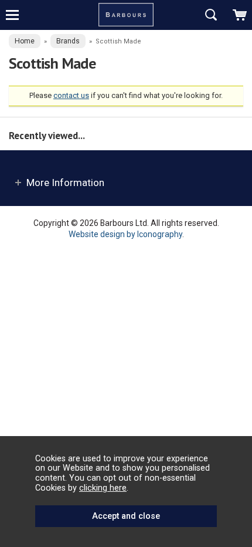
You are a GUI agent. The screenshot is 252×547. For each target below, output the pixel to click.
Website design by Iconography (125, 234)
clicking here (103, 487)
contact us (71, 95)
